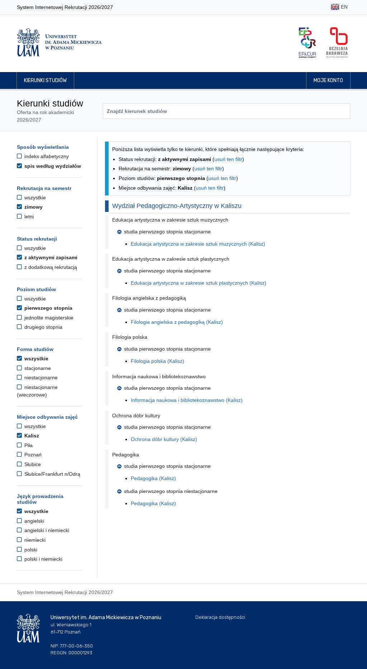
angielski (33, 521)
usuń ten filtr (228, 159)
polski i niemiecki (42, 559)
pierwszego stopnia (47, 308)
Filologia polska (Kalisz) (157, 361)
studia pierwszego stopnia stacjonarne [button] (167, 231)
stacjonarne (37, 368)
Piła (28, 445)
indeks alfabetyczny (46, 156)
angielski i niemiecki (46, 530)
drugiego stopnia (42, 327)
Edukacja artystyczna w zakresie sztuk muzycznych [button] (170, 220)
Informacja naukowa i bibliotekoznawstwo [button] (159, 376)
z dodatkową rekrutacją (50, 267)
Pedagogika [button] (125, 454)
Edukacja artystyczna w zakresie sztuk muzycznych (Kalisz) (198, 244)
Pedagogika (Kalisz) (153, 478)
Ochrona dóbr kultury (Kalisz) (164, 439)
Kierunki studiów (45, 80)
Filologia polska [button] (129, 337)
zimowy (33, 207)
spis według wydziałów (52, 166)
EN (343, 7)
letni (28, 216)
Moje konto (328, 80)
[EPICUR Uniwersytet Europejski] (307, 42)
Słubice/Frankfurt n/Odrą (51, 474)
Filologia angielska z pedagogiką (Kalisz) (177, 322)
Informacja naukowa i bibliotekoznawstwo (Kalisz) (187, 400)
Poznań (32, 454)
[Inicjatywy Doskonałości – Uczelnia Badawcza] (337, 42)
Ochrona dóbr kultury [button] (136, 415)
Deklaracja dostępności (220, 617)
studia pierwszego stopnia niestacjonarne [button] (171, 491)
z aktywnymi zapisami (50, 257)
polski (30, 549)
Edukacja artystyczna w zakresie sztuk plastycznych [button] (170, 259)
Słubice (32, 464)
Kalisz (31, 435)
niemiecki (34, 540)
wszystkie (34, 197)
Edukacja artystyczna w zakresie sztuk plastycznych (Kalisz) (198, 283)
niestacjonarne (40, 377)
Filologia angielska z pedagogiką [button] (149, 298)
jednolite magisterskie (48, 318)
